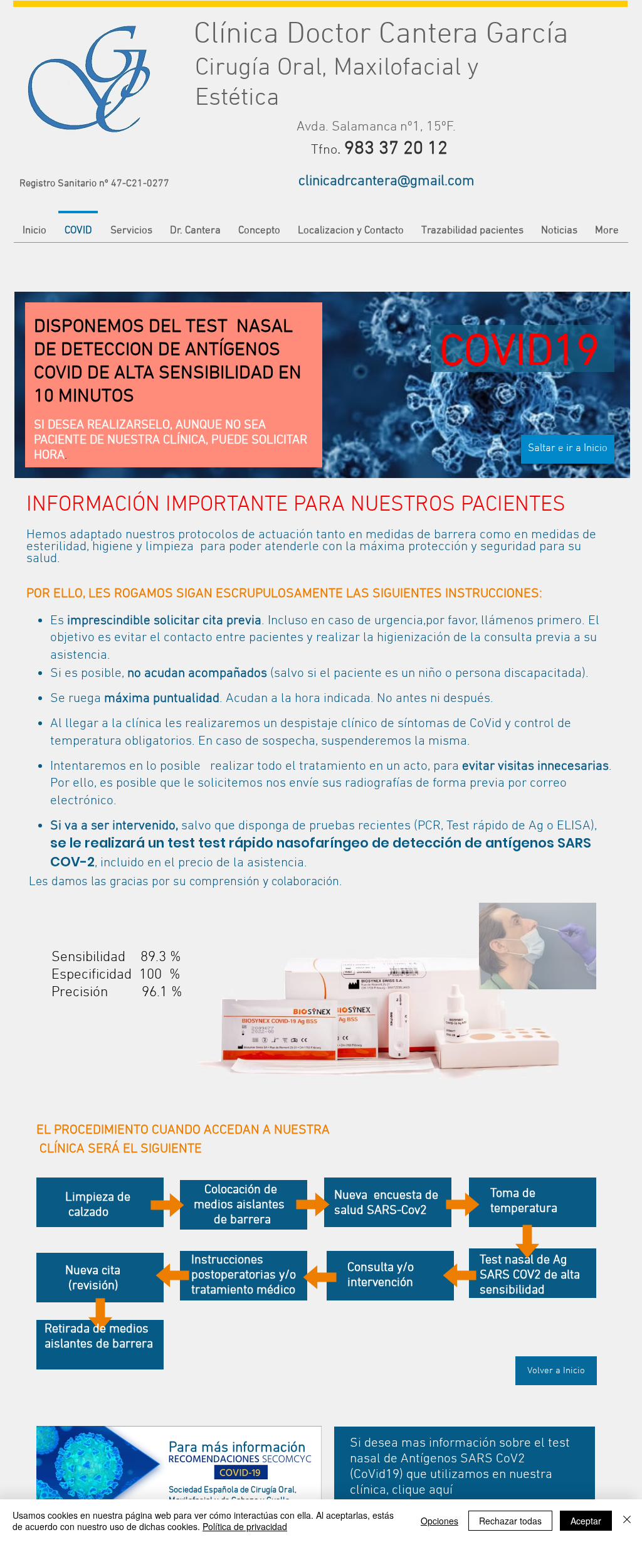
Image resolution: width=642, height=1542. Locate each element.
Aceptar (586, 1520)
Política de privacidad (245, 1526)
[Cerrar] (626, 1520)
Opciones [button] (439, 1520)
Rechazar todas (510, 1520)
